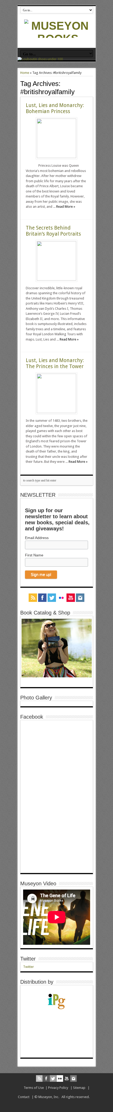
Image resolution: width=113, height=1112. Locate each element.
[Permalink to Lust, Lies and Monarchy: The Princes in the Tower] (56, 412)
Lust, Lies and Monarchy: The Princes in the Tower (55, 363)
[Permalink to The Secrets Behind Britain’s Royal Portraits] (56, 279)
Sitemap (79, 1088)
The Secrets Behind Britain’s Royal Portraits (53, 231)
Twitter (28, 959)
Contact (23, 1097)
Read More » (65, 207)
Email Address (37, 538)
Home (24, 73)
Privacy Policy (58, 1088)
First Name (34, 555)
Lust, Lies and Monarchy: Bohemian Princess (55, 108)
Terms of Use (34, 1088)
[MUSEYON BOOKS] (58, 38)
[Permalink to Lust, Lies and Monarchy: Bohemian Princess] (56, 157)
